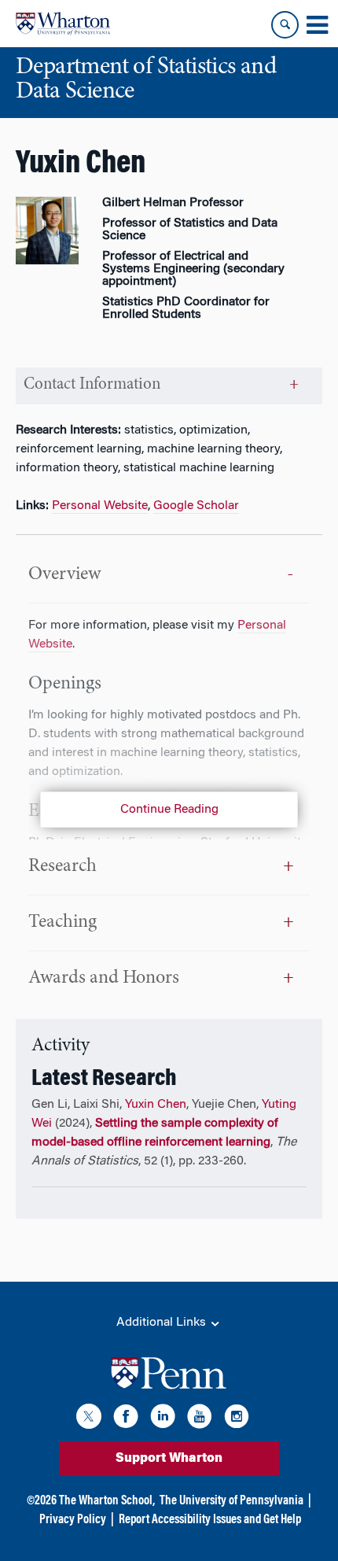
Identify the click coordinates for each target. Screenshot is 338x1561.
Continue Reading (169, 809)
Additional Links (162, 1322)
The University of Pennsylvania (231, 1501)
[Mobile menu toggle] (316, 25)
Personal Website (100, 506)
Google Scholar (196, 506)
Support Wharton (169, 1458)
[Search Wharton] (285, 25)
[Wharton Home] (63, 23)
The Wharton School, (107, 1501)
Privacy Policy (72, 1520)
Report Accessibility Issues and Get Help (210, 1520)
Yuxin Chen (155, 1104)
